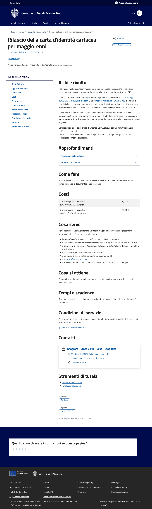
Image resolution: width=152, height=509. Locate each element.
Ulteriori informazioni (71, 162)
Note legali (115, 482)
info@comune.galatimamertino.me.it (88, 358)
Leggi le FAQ (48, 491)
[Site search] (139, 13)
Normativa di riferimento (122, 44)
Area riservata (15, 482)
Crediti (46, 482)
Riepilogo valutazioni (119, 491)
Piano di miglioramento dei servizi (57, 496)
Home (12, 31)
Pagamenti (81, 491)
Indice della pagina (18, 77)
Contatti (46, 487)
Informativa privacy (85, 482)
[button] (127, 3)
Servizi (21, 31)
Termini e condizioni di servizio (74, 327)
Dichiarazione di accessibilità (21, 487)
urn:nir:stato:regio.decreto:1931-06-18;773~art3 (25, 52)
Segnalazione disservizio (19, 496)
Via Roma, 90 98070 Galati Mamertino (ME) (90, 354)
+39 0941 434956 (79, 362)
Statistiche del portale (18, 491)
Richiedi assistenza (119, 487)
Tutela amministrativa (72, 382)
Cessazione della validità (72, 156)
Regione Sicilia (15, 3)
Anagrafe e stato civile (37, 31)
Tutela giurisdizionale (71, 385)
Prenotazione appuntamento (88, 487)
